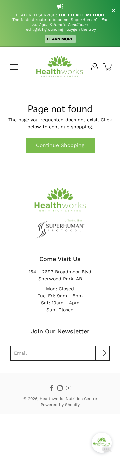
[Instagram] (60, 388)
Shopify (72, 404)
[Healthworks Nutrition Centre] (60, 66)
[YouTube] (68, 388)
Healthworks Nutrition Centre (68, 398)
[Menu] (14, 67)
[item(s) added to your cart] (108, 66)
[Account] (94, 66)
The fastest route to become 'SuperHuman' (55, 19)
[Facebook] (51, 388)
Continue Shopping (60, 145)
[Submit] (102, 353)
